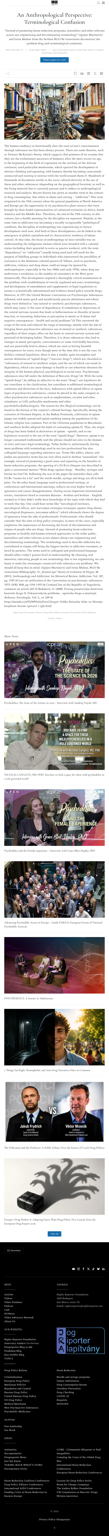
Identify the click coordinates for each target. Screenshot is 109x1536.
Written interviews (67, 1496)
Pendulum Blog (13, 1351)
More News (11, 636)
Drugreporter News (15, 1457)
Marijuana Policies (15, 1385)
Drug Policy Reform (85, 50)
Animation (10, 1450)
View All (54, 1234)
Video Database (13, 1302)
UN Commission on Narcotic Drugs (77, 1492)
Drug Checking (65, 1392)
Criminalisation (13, 1377)
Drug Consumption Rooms (64, 50)
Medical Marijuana (15, 1404)
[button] (98, 3)
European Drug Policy (71, 612)
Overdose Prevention (69, 1388)
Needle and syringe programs (73, 1377)
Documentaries (13, 1453)
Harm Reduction (60, 53)
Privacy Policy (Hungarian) (54, 1519)
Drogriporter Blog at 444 (18, 1347)
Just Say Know (12, 1461)
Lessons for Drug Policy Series (74, 1481)
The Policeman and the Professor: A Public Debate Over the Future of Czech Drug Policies (54, 1147)
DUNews (9, 1314)
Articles (8, 1294)
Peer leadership (13, 1426)
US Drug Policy (13, 1400)
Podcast (8, 1306)
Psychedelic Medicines (17, 1411)
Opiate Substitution (68, 1381)
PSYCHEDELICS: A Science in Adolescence (29, 998)
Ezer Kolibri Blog (14, 1355)
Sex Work (9, 1430)
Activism (9, 1420)
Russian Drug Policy (16, 1392)
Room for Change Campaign (73, 1484)
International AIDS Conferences (22, 1488)
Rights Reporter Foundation (20, 1339)
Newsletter (16, 1250)
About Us (9, 1321)
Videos (8, 1298)
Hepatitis (62, 1400)
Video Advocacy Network (19, 1317)
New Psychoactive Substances (21, 1408)
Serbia (58, 618)
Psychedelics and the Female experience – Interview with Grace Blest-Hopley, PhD (49, 850)
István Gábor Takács (38, 50)
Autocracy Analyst (14, 1343)
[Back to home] (54, 3)
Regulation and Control (17, 1388)
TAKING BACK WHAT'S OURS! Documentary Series (23, 1467)
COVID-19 (63, 1396)
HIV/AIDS (62, 1404)
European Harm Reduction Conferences (79, 1473)
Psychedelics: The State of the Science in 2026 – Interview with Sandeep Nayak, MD (50, 703)
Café (7, 1310)
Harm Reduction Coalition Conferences (26, 1481)
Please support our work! (54, 60)
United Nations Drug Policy (20, 1396)
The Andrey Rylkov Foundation (74, 1488)
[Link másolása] (75, 73)
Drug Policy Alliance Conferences (23, 1484)
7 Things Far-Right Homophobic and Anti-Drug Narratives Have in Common (47, 1070)
